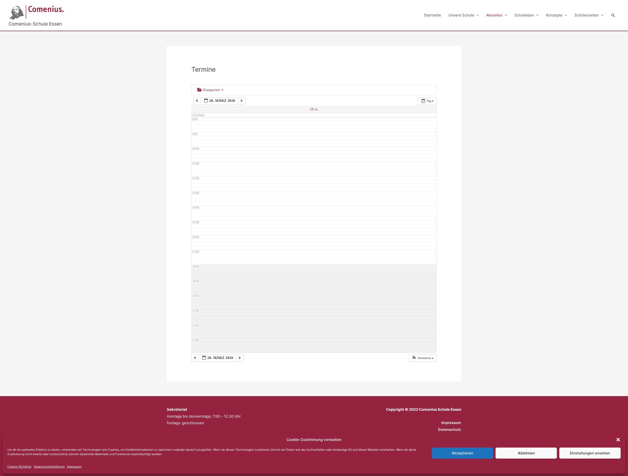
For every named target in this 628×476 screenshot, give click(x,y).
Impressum (74, 466)
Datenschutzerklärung (49, 466)
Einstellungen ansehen (590, 453)
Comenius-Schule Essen (35, 24)
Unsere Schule (461, 15)
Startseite (432, 15)
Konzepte (554, 15)
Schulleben (524, 15)
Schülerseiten (587, 15)
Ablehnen (526, 453)
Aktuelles (494, 15)
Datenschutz (449, 429)
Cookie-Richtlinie (19, 466)
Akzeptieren (462, 453)
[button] (618, 439)
